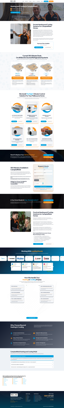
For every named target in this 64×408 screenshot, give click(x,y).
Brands (30, 1)
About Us (34, 1)
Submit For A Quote (43, 186)
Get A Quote (46, 1)
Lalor (4, 382)
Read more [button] (13, 269)
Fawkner (5, 381)
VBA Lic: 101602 (12, 400)
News (42, 1)
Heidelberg (24, 381)
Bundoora (5, 378)
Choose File (36, 180)
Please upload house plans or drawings (39, 178)
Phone (35, 172)
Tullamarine (24, 383)
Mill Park (14, 382)
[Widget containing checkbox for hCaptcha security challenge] (39, 183)
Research (24, 382)
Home (23, 1)
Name (35, 169)
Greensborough (15, 381)
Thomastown (15, 383)
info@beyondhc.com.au (43, 189)
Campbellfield (15, 378)
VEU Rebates (38, 1)
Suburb (45, 172)
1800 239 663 (51, 1)
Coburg (24, 378)
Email (44, 169)
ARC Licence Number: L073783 (13, 401)
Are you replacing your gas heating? (39, 175)
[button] (53, 266)
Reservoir (5, 383)
